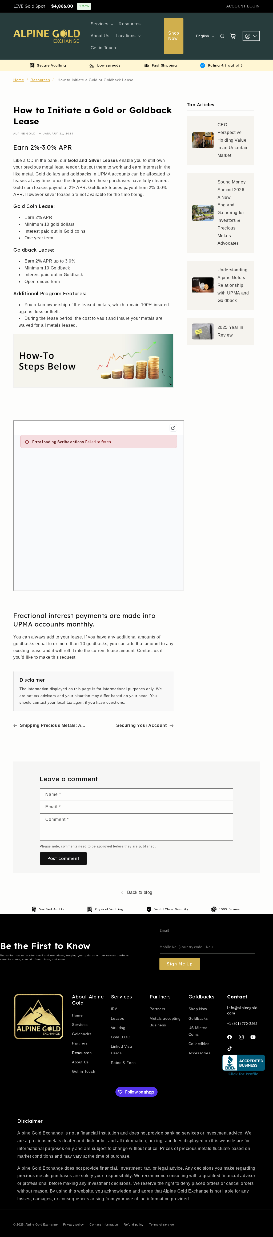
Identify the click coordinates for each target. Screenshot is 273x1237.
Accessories (199, 1053)
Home (18, 80)
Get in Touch (83, 1071)
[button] (101, 24)
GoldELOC (120, 1037)
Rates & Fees (123, 1062)
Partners (80, 1043)
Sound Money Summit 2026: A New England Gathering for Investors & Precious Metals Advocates (232, 212)
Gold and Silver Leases (93, 160)
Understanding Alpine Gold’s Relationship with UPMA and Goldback (233, 285)
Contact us (148, 650)
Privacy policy (73, 1224)
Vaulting (118, 1028)
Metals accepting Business (165, 1021)
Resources (40, 80)
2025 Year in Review (230, 331)
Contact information (104, 1224)
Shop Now (197, 1009)
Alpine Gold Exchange (42, 1224)
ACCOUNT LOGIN (243, 6)
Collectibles (199, 1044)
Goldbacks (81, 1034)
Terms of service (161, 1224)
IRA (114, 1009)
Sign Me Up (180, 963)
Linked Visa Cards (121, 1049)
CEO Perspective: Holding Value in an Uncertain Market (233, 140)
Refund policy (134, 1224)
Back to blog (139, 892)
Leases (117, 1018)
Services (80, 1024)
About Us (80, 1062)
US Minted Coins (197, 1031)
